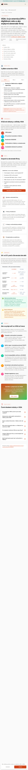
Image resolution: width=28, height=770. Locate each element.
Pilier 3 (22, 79)
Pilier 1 (5, 79)
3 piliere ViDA (6, 47)
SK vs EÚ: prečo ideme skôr (9, 53)
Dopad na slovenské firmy (8, 51)
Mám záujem (14, 396)
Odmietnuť (8, 766)
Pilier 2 (14, 79)
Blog (6, 10)
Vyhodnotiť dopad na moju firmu (14, 190)
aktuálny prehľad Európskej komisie (16, 445)
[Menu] (25, 4)
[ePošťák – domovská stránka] (5, 4)
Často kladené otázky (7, 57)
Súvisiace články (6, 59)
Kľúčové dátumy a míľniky (8, 49)
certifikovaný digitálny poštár (18, 36)
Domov (2, 10)
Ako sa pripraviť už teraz (8, 55)
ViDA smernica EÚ (12, 10)
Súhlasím (20, 766)
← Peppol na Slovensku (6, 12)
